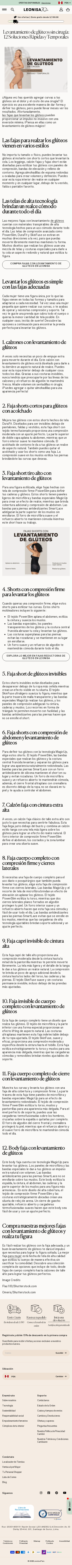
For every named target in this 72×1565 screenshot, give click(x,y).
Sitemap (37, 1541)
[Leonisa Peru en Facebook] (49, 1493)
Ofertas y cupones (45, 1420)
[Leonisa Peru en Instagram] (41, 1493)
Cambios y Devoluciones (48, 1415)
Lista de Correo (9, 1477)
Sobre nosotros (9, 1400)
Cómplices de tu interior (13, 1425)
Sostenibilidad (8, 1410)
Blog (4, 1482)
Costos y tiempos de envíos (49, 1410)
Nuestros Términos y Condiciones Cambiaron (52, 1440)
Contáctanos (43, 1400)
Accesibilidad (64, 1541)
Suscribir (59, 1353)
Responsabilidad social (13, 1415)
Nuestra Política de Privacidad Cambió (51, 1432)
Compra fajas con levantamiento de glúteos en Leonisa (36, 264)
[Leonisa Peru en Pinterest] (56, 1493)
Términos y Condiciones (8, 1542)
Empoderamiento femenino (15, 1420)
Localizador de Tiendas (13, 1461)
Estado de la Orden (46, 1405)
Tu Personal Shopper (11, 1472)
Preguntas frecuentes (47, 1425)
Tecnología (7, 1405)
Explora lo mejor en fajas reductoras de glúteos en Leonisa (36, 657)
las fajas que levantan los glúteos (23, 115)
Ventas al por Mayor (11, 1466)
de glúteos (57, 221)
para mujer (15, 1256)
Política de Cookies (50, 1542)
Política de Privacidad (23, 1542)
